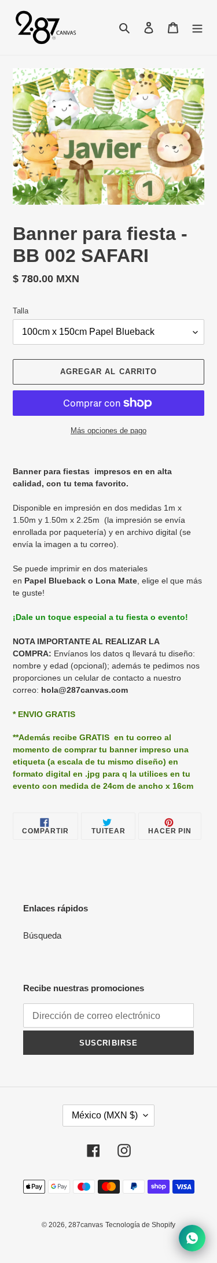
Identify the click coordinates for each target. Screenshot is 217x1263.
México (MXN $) (105, 1115)
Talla (20, 310)
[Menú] (197, 27)
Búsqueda (42, 935)
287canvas (85, 1225)
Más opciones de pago (108, 430)
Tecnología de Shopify (140, 1225)
